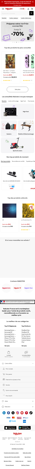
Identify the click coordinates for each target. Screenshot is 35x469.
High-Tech (23, 101)
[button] (17, 3)
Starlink (29, 461)
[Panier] (32, 8)
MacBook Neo (26, 330)
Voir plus (17, 89)
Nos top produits (5, 161)
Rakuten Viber (15, 438)
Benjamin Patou (7, 461)
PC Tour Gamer (26, 336)
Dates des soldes (27, 452)
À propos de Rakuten (27, 438)
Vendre (8, 385)
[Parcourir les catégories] (3, 9)
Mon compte (9, 369)
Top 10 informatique (28, 326)
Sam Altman (28, 457)
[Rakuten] (9, 8)
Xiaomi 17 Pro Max (9, 340)
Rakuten (7, 407)
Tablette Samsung (27, 338)
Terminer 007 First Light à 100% (12, 457)
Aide (6, 401)
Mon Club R (9, 395)
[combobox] (15, 13)
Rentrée (4, 101)
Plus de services (20, 438)
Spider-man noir (19, 461)
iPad (23, 342)
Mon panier (9, 374)
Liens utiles (8, 363)
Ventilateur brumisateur (17, 448)
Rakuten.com (17, 441)
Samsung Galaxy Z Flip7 (10, 334)
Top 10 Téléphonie (10, 326)
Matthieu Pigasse (25, 465)
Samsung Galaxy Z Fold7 (10, 336)
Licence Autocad (26, 340)
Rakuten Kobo (5, 438)
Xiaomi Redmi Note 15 (10, 342)
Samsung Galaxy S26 (10, 330)
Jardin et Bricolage (13, 101)
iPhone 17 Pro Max (9, 338)
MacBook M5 (25, 332)
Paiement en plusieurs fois (13, 379)
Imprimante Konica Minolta (28, 334)
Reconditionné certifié (18, 161)
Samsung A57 (8, 332)
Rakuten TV (10, 438)
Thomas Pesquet (10, 465)
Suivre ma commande (12, 390)
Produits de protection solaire (11, 452)
